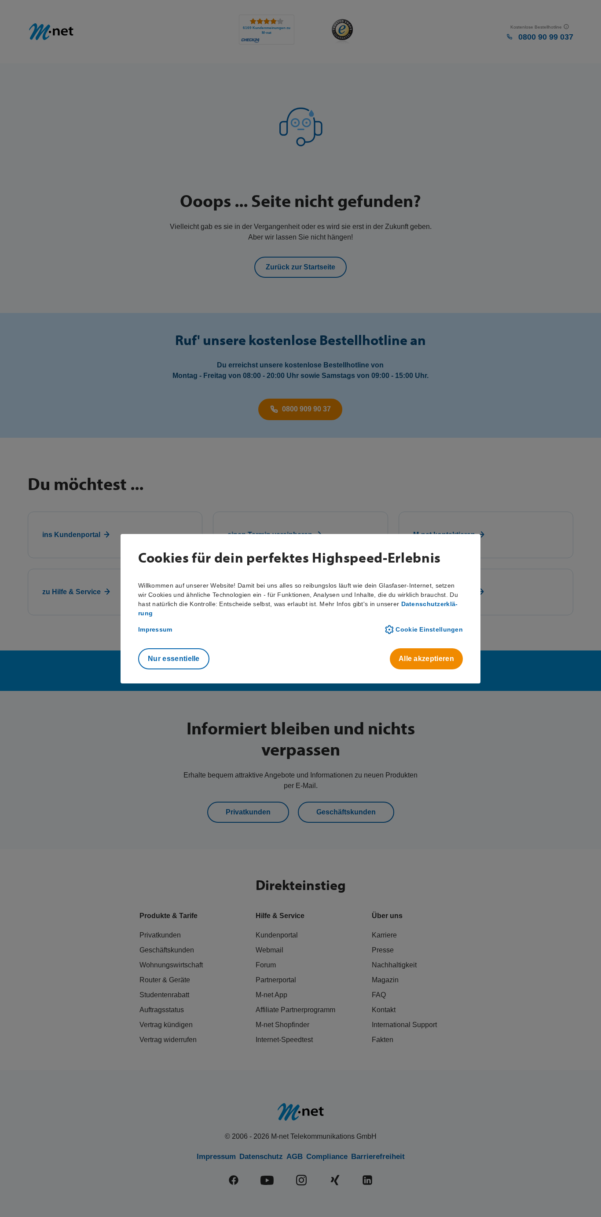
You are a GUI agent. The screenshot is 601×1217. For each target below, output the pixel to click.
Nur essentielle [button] (174, 658)
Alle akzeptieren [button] (426, 658)
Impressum (155, 629)
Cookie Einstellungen (429, 629)
